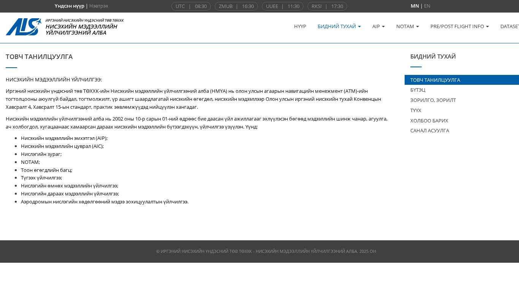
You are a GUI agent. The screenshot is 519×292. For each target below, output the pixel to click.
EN (427, 5)
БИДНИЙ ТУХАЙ (337, 26)
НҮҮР (300, 26)
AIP (376, 26)
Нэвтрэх (98, 5)
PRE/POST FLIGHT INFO (457, 26)
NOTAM (405, 26)
